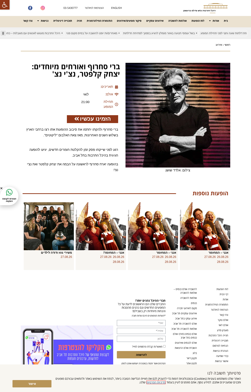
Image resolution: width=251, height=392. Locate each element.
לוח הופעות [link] (197, 20)
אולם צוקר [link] (223, 320)
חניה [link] (79, 20)
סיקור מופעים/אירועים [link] (129, 20)
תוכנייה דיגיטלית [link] (62, 20)
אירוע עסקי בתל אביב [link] (186, 318)
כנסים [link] (194, 303)
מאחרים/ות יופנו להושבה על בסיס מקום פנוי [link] (101, 33)
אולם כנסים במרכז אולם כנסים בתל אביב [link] (185, 335)
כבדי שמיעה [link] (222, 356)
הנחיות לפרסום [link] (220, 345)
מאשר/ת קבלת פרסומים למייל (147, 346)
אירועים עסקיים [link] (155, 20)
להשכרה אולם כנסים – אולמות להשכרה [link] (185, 290)
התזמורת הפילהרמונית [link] (99, 20)
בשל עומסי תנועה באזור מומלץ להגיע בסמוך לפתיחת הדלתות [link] (168, 33)
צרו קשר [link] (28, 20)
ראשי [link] (227, 44)
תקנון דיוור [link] (192, 358)
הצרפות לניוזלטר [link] (219, 309)
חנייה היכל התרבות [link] (218, 335)
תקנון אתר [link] (191, 363)
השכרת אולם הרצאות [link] (186, 348)
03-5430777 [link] (70, 8)
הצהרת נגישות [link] (220, 351)
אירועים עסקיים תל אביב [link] (184, 313)
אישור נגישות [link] (221, 361)
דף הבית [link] (224, 294)
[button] (1, 188)
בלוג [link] (195, 353)
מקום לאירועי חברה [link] (187, 308)
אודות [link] (216, 20)
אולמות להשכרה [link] (177, 20)
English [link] (116, 8)
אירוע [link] (219, 44)
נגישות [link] (45, 20)
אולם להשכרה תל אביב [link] (185, 323)
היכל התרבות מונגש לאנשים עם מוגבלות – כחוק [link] (42, 33)
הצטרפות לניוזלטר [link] (94, 8)
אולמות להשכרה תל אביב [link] (184, 328)
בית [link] (226, 20)
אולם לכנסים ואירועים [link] (186, 342)
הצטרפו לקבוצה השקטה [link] (9, 199)
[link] (5, 5)
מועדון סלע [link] (222, 330)
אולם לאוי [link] (223, 325)
